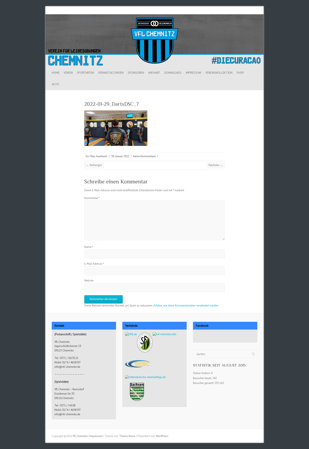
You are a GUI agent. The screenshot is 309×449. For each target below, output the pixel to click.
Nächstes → (216, 165)
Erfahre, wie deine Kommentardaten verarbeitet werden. (186, 305)
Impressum (193, 73)
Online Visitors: (202, 373)
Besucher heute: (202, 378)
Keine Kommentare (144, 156)
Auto (55, 84)
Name (88, 247)
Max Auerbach (98, 156)
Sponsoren (136, 73)
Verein (68, 73)
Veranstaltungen (111, 73)
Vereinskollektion (218, 73)
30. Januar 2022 (120, 156)
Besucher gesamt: (203, 383)
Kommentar (92, 198)
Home (55, 73)
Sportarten (85, 73)
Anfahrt (154, 73)
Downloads (172, 73)
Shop (240, 73)
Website (89, 280)
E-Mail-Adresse (94, 264)
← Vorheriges (94, 165)
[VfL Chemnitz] (154, 16)
